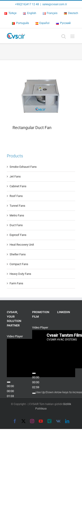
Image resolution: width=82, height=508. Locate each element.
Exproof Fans (18, 235)
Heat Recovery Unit (22, 244)
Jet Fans (15, 176)
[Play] (8, 382)
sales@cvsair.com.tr (54, 4)
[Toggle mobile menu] (72, 36)
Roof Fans (16, 196)
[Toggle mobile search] (63, 36)
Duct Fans (16, 225)
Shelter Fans (18, 254)
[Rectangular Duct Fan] (41, 95)
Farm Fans (16, 283)
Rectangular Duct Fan (32, 127)
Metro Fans (17, 215)
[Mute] (34, 393)
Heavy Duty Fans (20, 274)
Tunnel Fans (17, 205)
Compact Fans (19, 264)
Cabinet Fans (18, 186)
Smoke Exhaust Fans (23, 166)
